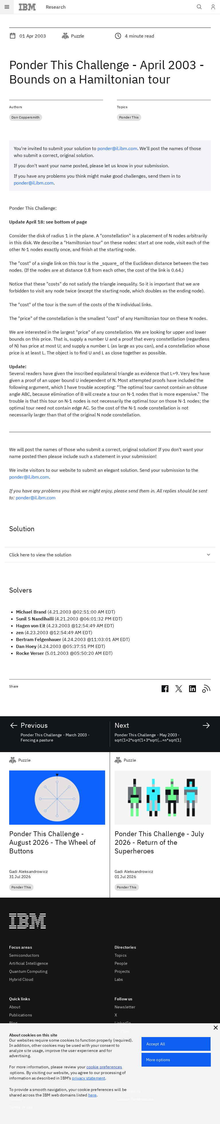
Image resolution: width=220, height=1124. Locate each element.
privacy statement (88, 1078)
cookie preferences (104, 1066)
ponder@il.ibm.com (117, 148)
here (92, 1095)
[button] (216, 1028)
